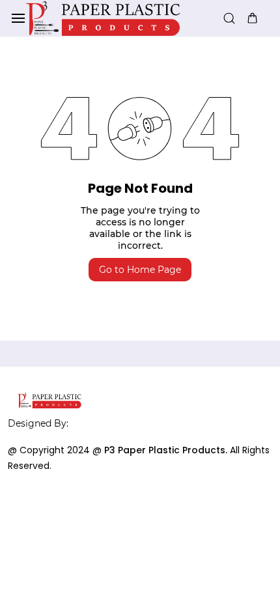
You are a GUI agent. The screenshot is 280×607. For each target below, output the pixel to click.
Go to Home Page (140, 269)
